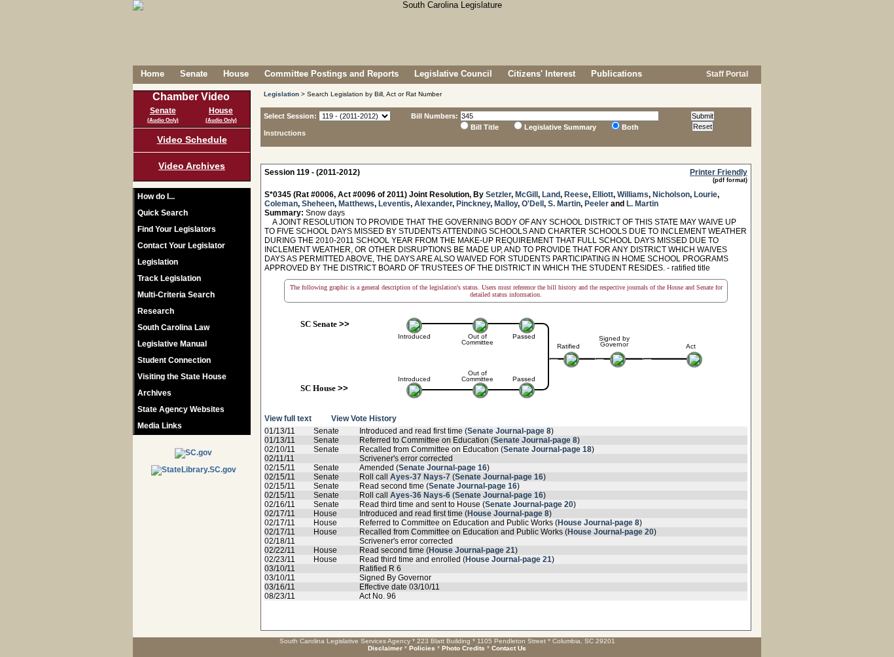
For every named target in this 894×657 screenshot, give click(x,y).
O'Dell (533, 203)
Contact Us (509, 648)
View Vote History (364, 418)
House (236, 74)
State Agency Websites (180, 409)
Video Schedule (192, 139)
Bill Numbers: (434, 116)
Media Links (159, 425)
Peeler (596, 203)
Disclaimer (385, 648)
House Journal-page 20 (610, 531)
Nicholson (671, 194)
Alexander (433, 203)
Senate (193, 74)
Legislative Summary (560, 127)
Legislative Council (453, 74)
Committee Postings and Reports (331, 74)
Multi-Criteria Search (176, 294)
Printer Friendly (718, 172)
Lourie (705, 194)
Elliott (602, 194)
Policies (422, 648)
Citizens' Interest (541, 74)
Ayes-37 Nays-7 (420, 476)
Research (155, 311)
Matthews (356, 203)
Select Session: (290, 116)
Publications (616, 74)
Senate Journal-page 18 (547, 449)
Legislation (157, 262)
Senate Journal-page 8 (509, 431)
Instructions (285, 133)
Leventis (394, 203)
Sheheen (318, 203)
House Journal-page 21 (472, 550)
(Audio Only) (163, 120)
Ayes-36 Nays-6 (420, 495)
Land (551, 194)
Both (630, 127)
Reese (576, 194)
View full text (288, 418)
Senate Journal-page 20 (529, 504)
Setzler (498, 194)
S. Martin (564, 203)
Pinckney (473, 203)
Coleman (281, 203)
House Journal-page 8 (508, 513)
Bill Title (485, 127)
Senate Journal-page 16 (443, 467)
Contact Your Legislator (181, 245)
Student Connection (174, 360)
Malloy (506, 203)
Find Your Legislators (176, 229)
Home (152, 74)
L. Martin (642, 203)
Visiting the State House (181, 376)
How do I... (156, 196)
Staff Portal (726, 74)
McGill (526, 194)
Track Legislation (169, 278)
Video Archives (191, 165)
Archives (154, 393)
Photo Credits (463, 648)
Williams (633, 194)
